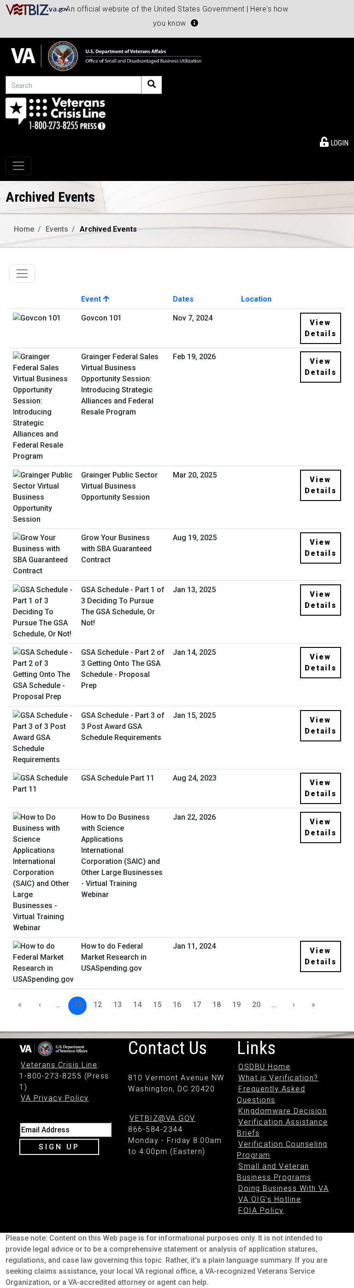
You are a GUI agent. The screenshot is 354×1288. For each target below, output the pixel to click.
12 (98, 1004)
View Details (320, 328)
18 (216, 1004)
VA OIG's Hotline (269, 1199)
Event (92, 299)
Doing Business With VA (283, 1188)
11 (78, 1004)
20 (256, 1004)
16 (177, 1004)
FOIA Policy (261, 1210)
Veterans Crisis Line (59, 1065)
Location (256, 299)
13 (117, 1004)
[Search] (152, 85)
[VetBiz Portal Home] (37, 9)
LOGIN (338, 143)
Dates (183, 299)
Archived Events (108, 229)
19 (236, 1004)
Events (57, 229)
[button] (194, 23)
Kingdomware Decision (282, 1111)
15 (157, 1004)
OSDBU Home (264, 1066)
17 (197, 1004)
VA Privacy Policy (55, 1098)
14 (137, 1004)
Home (24, 229)
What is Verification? (278, 1077)
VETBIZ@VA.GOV (162, 1118)
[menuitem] (334, 141)
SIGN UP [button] (59, 1146)
